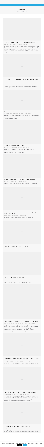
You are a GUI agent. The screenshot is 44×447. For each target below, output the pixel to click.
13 (16, 436)
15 (21, 436)
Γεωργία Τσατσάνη (13, 181)
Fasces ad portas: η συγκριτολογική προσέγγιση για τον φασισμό (22, 321)
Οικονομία (14, 82)
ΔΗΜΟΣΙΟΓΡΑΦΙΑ (13, 44)
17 (26, 436)
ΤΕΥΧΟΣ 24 (11, 247)
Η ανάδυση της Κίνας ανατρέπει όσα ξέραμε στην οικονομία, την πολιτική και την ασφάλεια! (21, 80)
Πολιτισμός (6, 113)
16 (24, 436)
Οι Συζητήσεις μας (9, 82)
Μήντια (7, 247)
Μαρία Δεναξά (13, 428)
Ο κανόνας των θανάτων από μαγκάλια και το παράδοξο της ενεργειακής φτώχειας (21, 212)
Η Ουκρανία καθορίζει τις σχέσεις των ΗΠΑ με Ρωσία (19, 42)
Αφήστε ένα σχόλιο (24, 44)
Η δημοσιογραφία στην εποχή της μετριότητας (17, 426)
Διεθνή (5, 44)
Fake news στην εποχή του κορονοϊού (14, 277)
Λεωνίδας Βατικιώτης (11, 215)
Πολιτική (7, 44)
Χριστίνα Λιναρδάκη (16, 113)
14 (19, 436)
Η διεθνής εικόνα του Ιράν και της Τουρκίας (16, 246)
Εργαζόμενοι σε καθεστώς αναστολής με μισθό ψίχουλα (20, 392)
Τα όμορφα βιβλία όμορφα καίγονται (14, 112)
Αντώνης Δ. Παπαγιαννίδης (24, 82)
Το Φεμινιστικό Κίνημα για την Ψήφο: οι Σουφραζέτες (19, 179)
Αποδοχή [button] (25, 445)
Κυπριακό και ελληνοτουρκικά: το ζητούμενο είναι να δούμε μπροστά (21, 359)
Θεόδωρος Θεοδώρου (13, 147)
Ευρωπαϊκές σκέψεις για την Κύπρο (14, 145)
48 (31, 436)
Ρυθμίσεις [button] (19, 445)
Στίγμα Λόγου (10, 113)
